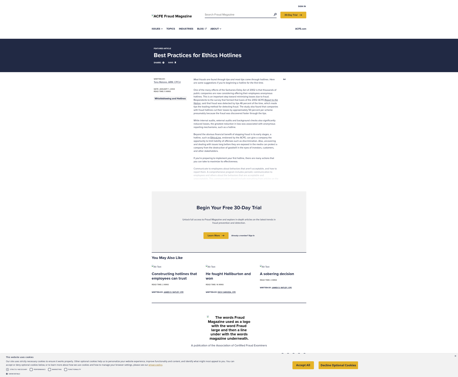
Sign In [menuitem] (302, 6)
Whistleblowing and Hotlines (170, 98)
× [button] (455, 356)
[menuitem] (157, 28)
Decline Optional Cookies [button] (338, 365)
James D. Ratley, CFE (173, 292)
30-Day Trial (290, 15)
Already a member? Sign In (243, 235)
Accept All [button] (303, 365)
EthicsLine (215, 137)
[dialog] (229, 365)
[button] (121, 373)
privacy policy (155, 364)
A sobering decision (277, 274)
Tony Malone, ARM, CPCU (167, 82)
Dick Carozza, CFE (227, 292)
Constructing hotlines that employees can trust (174, 276)
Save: (170, 63)
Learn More (214, 235)
